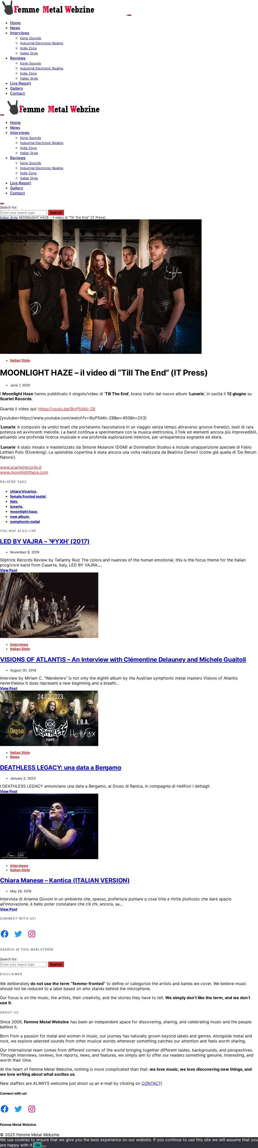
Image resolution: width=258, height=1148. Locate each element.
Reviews (17, 58)
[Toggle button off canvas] (129, 15)
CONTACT (151, 1083)
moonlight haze (23, 511)
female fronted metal (28, 496)
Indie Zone (28, 48)
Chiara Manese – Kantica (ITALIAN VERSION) (65, 880)
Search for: (8, 207)
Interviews (19, 32)
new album (19, 516)
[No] (44, 1146)
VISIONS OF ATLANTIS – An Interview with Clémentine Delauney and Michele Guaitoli (123, 659)
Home (15, 22)
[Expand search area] (2, 115)
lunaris (16, 506)
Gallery (16, 88)
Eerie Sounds (30, 38)
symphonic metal (25, 521)
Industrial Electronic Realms (41, 43)
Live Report (20, 83)
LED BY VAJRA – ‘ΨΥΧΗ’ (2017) (45, 541)
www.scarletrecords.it (21, 467)
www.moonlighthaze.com (24, 472)
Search (56, 212)
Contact (17, 93)
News (15, 27)
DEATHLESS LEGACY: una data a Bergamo (60, 767)
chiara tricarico (23, 491)
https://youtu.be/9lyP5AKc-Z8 (66, 408)
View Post (8, 570)
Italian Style (29, 53)
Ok (37, 1145)
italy (13, 501)
